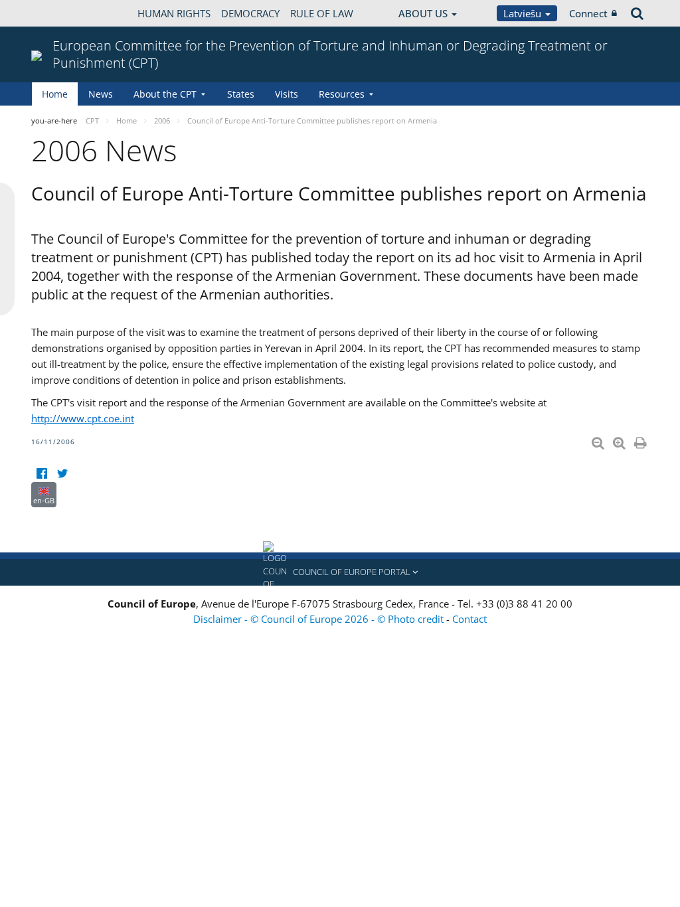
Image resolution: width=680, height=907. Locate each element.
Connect (588, 13)
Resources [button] (342, 94)
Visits (286, 94)
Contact (469, 618)
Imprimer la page (641, 440)
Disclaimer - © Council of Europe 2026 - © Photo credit (319, 618)
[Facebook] (41, 473)
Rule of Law (321, 13)
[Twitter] (62, 473)
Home (55, 94)
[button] (340, 572)
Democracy (250, 13)
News (100, 94)
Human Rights (174, 13)
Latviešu (523, 13)
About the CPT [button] (165, 94)
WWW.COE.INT (64, 13)
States (240, 94)
